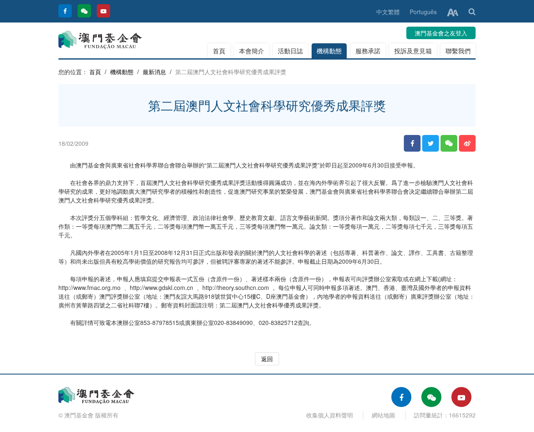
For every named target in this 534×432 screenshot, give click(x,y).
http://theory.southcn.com (235, 287)
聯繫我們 (458, 50)
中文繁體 (388, 11)
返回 (267, 359)
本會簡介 (251, 50)
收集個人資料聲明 (329, 415)
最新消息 (154, 71)
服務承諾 (367, 50)
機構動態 (329, 50)
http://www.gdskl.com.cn (161, 287)
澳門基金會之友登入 (441, 33)
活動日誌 (290, 50)
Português (423, 11)
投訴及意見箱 (413, 50)
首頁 (219, 50)
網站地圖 (383, 415)
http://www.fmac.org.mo (89, 287)
